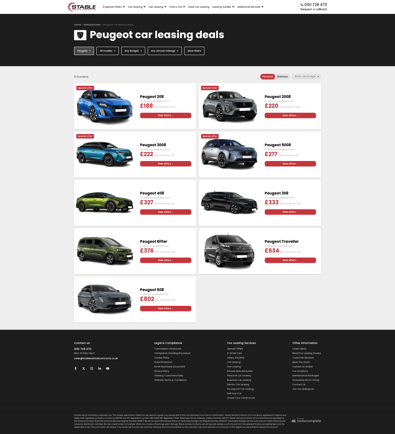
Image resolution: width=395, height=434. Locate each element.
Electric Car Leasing (238, 384)
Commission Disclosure (167, 348)
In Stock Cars (234, 353)
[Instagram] (92, 369)
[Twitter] (84, 369)
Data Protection (163, 362)
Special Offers (235, 348)
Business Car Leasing (239, 380)
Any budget (132, 50)
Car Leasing (234, 362)
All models (106, 50)
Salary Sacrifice (235, 357)
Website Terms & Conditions (170, 380)
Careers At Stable (302, 366)
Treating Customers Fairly (168, 375)
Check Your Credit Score (241, 397)
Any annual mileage (163, 50)
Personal (267, 76)
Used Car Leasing (198, 6)
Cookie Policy (161, 357)
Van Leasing (234, 366)
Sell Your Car (234, 393)
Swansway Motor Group (305, 380)
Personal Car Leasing (239, 375)
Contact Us (298, 384)
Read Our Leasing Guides (306, 353)
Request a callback (314, 9)
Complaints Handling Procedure (172, 353)
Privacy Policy (161, 371)
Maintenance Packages (305, 375)
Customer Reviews (303, 357)
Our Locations (300, 371)
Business (282, 76)
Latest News (299, 348)
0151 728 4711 (82, 349)
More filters (194, 50)
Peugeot (82, 50)
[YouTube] (108, 369)
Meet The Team (301, 362)
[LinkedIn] (100, 369)
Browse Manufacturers (240, 371)
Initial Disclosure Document (169, 366)
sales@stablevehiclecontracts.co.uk (96, 358)
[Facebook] (76, 369)
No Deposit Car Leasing (240, 389)
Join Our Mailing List (303, 389)
